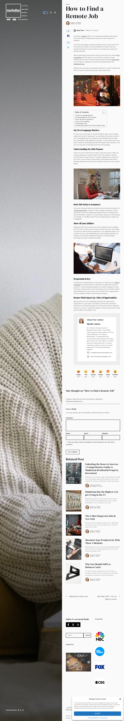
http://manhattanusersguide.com (101, 356)
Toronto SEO (115, 59)
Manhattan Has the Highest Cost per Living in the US (101, 493)
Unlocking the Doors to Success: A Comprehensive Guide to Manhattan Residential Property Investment (102, 469)
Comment (70, 418)
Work (68, 4)
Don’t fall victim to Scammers (84, 119)
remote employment (80, 210)
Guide (68, 715)
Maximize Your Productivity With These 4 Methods (102, 541)
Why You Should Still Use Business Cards (98, 566)
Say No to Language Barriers (84, 115)
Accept (98, 713)
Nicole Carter (76, 22)
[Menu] (55, 12)
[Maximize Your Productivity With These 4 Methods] (73, 549)
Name (68, 433)
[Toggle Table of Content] (103, 112)
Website (105, 433)
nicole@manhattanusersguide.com (101, 352)
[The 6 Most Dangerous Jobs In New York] (73, 525)
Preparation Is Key (81, 123)
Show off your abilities (83, 121)
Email (86, 433)
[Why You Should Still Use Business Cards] (73, 573)
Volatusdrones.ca (79, 64)
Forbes (84, 36)
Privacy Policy (103, 717)
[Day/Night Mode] (45, 12)
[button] (120, 699)
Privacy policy (70, 709)
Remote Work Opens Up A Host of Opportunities (90, 125)
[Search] (51, 12)
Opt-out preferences (93, 717)
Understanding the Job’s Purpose (86, 117)
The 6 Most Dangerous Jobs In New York (100, 517)
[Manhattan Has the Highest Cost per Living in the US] (73, 501)
